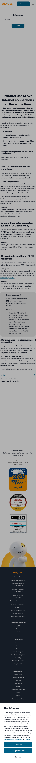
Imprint (28, 740)
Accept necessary (18, 751)
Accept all (18, 744)
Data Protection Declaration (13, 740)
